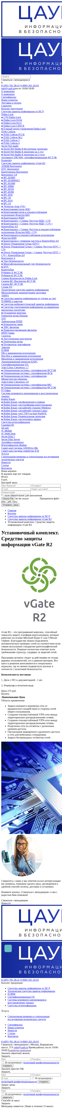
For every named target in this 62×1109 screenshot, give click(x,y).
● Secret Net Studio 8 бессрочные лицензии (24, 148)
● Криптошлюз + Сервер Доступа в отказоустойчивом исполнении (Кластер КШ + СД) (30, 231)
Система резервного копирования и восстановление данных (27, 1001)
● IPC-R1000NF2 (10, 180)
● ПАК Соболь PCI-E (13, 134)
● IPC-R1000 (8, 183)
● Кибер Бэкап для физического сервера (23, 402)
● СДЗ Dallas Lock (11, 117)
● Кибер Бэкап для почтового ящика (21, 419)
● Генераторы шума (12, 341)
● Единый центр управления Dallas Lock (23, 128)
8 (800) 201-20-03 (29, 85)
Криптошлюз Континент (14, 172)
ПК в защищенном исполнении (18, 353)
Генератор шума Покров (14, 315)
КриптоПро (7, 269)
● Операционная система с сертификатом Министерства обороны (24, 377)
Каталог (12, 513)
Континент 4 (8, 258)
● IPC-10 (6, 203)
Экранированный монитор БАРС (19, 361)
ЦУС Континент (10, 169)
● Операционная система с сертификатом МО (26, 384)
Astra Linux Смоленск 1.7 (15, 367)
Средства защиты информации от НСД (22, 111)
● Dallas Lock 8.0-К (11, 120)
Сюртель (6, 335)
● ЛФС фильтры (10, 327)
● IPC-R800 (7, 186)
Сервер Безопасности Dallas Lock (19, 278)
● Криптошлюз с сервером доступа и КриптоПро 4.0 (30, 241)
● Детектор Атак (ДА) (13, 206)
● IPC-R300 (7, 192)
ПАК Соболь (8, 131)
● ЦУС (5, 266)
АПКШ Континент (11, 166)
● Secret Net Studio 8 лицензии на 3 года (23, 154)
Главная (12, 510)
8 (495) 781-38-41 (10, 85)
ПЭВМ (5, 350)
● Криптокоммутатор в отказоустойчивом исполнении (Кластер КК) (24, 213)
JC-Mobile (6, 430)
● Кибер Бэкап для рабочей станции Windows (26, 407)
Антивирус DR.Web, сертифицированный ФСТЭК (29, 157)
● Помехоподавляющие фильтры (19, 330)
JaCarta (5, 428)
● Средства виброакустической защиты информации (30, 304)
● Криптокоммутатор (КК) (15, 209)
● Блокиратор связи (12, 324)
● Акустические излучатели (16, 338)
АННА (5, 295)
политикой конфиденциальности (41, 1062)
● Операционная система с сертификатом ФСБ (26, 373)
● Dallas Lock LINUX (12, 125)
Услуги (5, 453)
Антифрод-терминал (12, 442)
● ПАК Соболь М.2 (11, 137)
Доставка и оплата (11, 102)
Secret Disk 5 (8, 436)
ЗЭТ (3, 318)
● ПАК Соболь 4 (10, 143)
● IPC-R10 (7, 200)
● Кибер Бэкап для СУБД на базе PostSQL (24, 413)
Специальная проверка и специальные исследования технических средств (29, 1018)
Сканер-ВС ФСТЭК (12, 284)
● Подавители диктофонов (16, 344)
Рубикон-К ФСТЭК (12, 275)
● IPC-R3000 (8, 177)
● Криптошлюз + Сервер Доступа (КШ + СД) (26, 220)
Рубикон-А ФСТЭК (12, 272)
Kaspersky (6, 160)
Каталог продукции (12, 108)
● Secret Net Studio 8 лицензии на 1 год (22, 151)
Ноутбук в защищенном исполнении (21, 356)
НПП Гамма (7, 333)
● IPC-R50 (7, 195)
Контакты (6, 468)
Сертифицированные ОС (15, 364)
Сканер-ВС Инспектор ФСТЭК (18, 281)
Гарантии (6, 105)
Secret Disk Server (10, 439)
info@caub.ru (8, 88)
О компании (8, 91)
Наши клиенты (9, 100)
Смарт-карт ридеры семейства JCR (20, 451)
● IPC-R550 (7, 189)
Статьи (5, 465)
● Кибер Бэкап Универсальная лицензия (23, 416)
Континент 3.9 (9, 174)
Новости (6, 462)
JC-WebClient (8, 433)
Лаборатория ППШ (11, 321)
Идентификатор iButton (14, 445)
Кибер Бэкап (8, 399)
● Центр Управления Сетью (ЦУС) (20, 243)
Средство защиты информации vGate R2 (23, 163)
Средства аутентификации (15, 422)
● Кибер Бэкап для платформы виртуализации (26, 404)
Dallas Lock (7, 114)
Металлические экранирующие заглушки (23, 292)
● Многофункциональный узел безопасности (26, 264)
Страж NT (6, 287)
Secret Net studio (9, 146)
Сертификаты (8, 97)
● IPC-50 (6, 197)
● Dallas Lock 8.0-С (11, 123)
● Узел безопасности (12, 261)
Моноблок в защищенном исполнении (22, 358)
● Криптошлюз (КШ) (12, 218)
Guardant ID (7, 425)
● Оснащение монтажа (13, 312)
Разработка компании (19, 1050)
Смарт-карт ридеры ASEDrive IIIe (19, 448)
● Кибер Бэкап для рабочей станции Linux (24, 410)
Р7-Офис (6, 390)
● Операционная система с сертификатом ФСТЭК (28, 370)
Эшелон (5, 347)
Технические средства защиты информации (25, 289)
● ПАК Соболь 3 (10, 140)
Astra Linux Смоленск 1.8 (15, 381)
